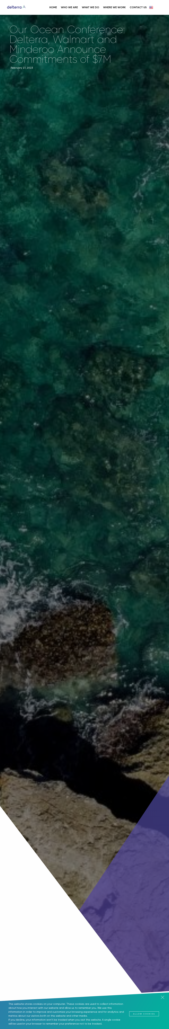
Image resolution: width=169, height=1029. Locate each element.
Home (53, 7)
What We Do (90, 7)
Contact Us (138, 7)
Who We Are (69, 7)
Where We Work (114, 7)
